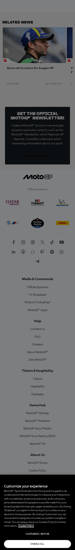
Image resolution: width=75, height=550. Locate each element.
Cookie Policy (26, 526)
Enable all (37, 544)
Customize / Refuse (37, 534)
